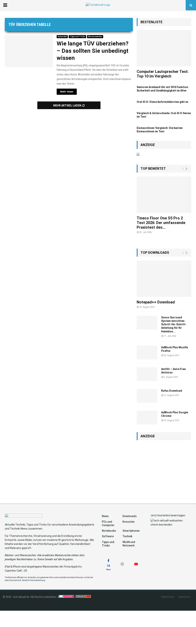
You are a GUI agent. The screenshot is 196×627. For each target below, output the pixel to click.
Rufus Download (171, 390)
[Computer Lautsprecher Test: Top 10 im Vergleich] (164, 48)
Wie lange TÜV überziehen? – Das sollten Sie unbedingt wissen (92, 50)
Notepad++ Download (156, 302)
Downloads (129, 516)
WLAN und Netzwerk (128, 543)
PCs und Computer (108, 523)
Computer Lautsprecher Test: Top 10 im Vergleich (163, 73)
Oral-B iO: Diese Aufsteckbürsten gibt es (162, 101)
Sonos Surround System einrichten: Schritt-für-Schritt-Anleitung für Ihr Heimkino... (173, 324)
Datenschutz (168, 597)
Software (108, 536)
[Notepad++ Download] (164, 278)
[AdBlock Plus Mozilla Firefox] (147, 352)
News (105, 516)
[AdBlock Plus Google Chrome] (147, 417)
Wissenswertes (95, 36)
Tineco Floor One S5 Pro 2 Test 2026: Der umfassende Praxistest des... (161, 223)
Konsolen (128, 521)
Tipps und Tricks (77, 36)
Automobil (62, 36)
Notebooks (109, 530)
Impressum (184, 597)
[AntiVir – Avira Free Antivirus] (147, 374)
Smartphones (131, 530)
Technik (127, 536)
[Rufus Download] (147, 396)
